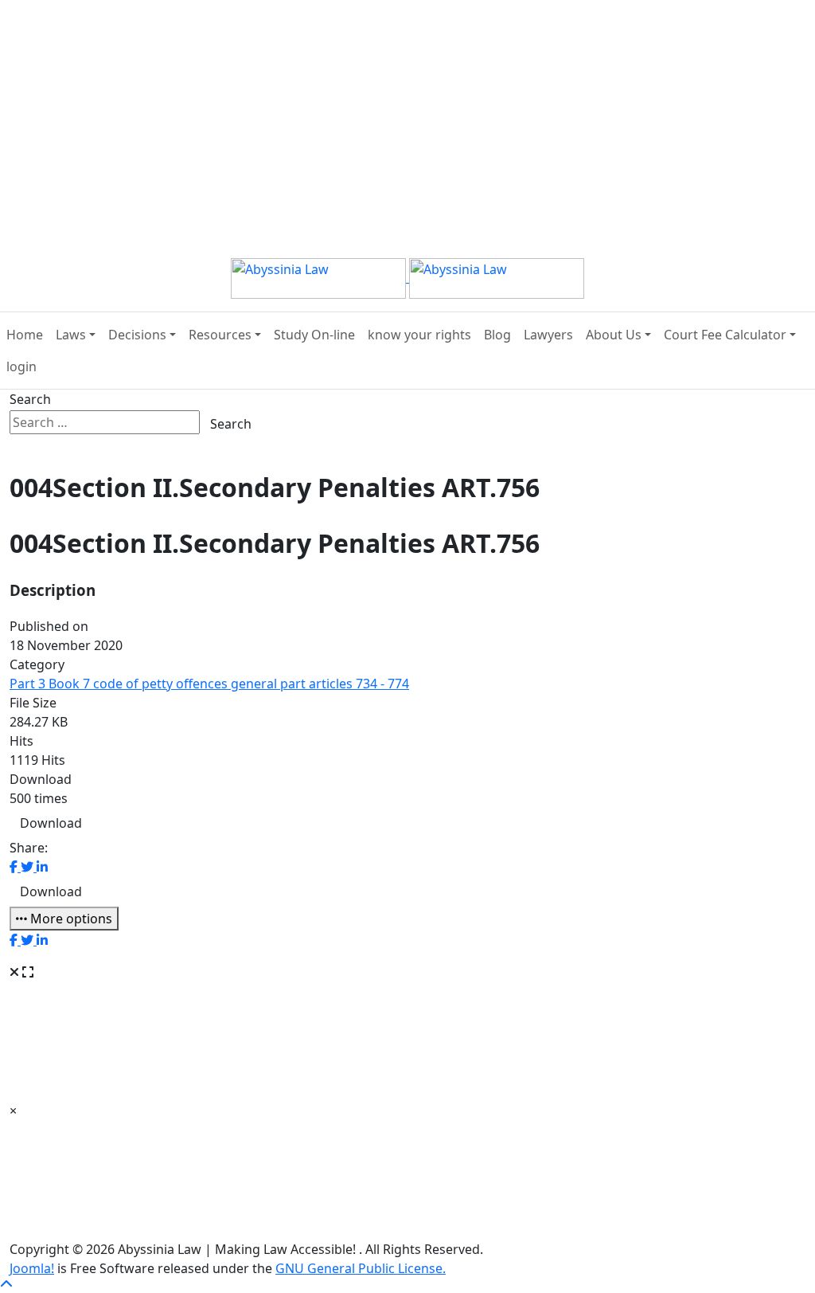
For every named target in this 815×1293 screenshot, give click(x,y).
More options (69, 918)
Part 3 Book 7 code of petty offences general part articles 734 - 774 (209, 683)
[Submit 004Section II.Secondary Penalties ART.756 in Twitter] (29, 867)
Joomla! (32, 1268)
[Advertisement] (401, 111)
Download (51, 823)
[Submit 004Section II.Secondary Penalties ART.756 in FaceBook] (15, 867)
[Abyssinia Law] (407, 277)
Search (30, 399)
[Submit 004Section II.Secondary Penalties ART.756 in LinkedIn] (42, 867)
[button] (75, 335)
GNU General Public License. (360, 1268)
